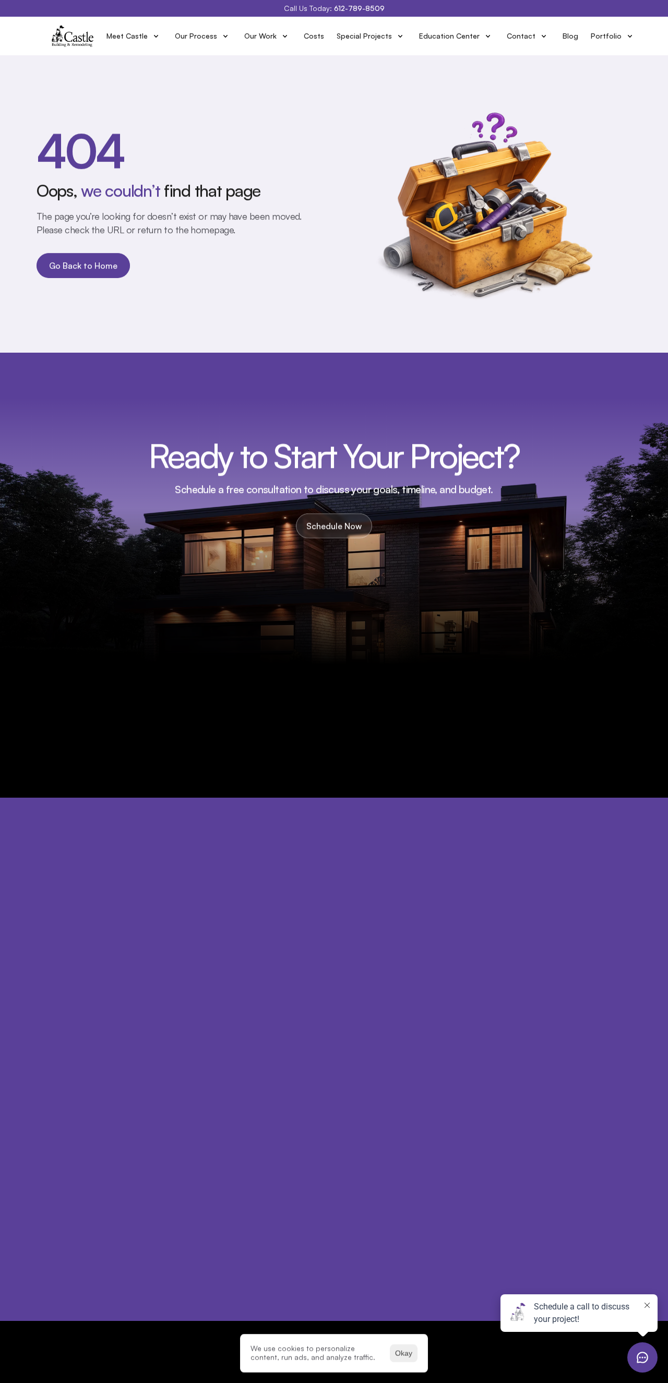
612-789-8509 (359, 8)
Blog (570, 35)
